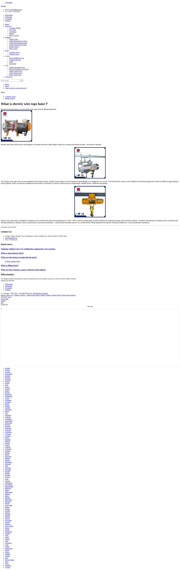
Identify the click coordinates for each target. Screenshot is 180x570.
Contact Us (8, 77)
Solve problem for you (16, 58)
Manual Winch (56, 295)
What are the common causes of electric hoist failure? (23, 270)
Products (8, 37)
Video (11, 62)
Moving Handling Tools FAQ (19, 69)
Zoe (2, 303)
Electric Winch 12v (7, 295)
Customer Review (15, 60)
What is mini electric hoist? (12, 253)
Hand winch (13, 49)
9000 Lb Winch (46, 295)
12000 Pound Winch (33, 295)
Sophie (3, 301)
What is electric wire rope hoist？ (16, 88)
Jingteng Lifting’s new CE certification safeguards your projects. (28, 249)
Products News (14, 54)
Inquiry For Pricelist (7, 281)
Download (12, 64)
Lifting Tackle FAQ (15, 71)
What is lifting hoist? (10, 265)
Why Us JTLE (14, 35)
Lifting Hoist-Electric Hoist (18, 41)
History (11, 34)
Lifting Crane (13, 39)
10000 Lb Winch (19, 295)
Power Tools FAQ (15, 75)
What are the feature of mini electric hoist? (19, 257)
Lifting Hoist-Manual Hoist (18, 43)
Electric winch (14, 47)
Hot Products (37, 293)
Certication (12, 32)
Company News (14, 52)
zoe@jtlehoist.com (16, 10)
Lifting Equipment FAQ (17, 67)
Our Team (12, 30)
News (7, 50)
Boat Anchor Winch (68, 295)
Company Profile (14, 28)
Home (7, 24)
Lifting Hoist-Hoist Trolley (18, 45)
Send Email (4, 299)
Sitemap (45, 293)
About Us (8, 26)
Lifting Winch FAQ (15, 73)
